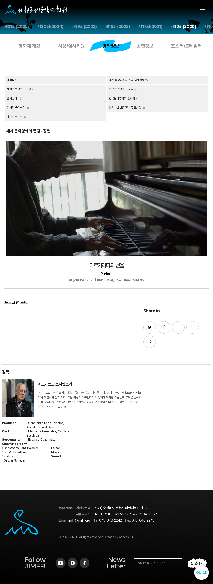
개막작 (10, 80)
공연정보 (145, 46)
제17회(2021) (151, 26)
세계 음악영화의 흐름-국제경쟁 (126, 80)
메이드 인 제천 (15, 116)
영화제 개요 (29, 46)
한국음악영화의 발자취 (122, 98)
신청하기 (197, 563)
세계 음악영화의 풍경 (19, 89)
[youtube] (61, 563)
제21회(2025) (16, 26)
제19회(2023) (84, 26)
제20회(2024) (50, 26)
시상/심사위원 (71, 46)
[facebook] (84, 563)
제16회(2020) (183, 26)
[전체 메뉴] (204, 9)
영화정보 (110, 46)
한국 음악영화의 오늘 (121, 89)
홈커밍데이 (13, 98)
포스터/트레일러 (186, 46)
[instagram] (72, 563)
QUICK (201, 573)
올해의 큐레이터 (16, 107)
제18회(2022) (117, 26)
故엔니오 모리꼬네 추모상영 (125, 107)
